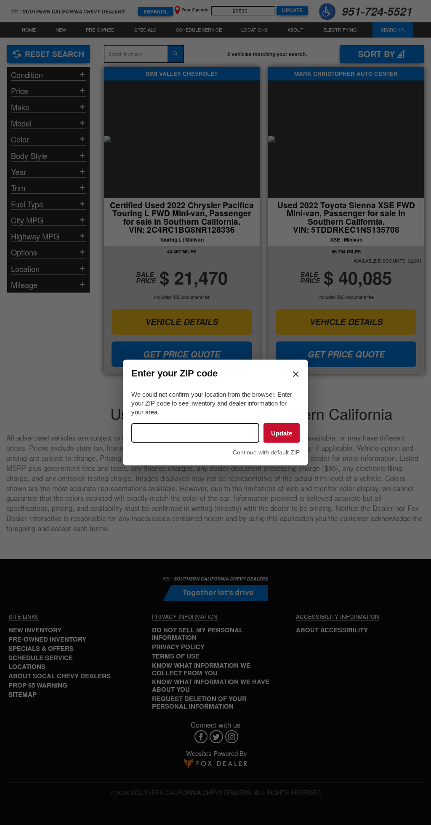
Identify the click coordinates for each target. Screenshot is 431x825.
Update (281, 433)
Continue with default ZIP (266, 452)
